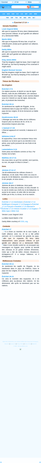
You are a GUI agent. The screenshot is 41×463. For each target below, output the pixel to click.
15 (2, 244)
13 (4, 231)
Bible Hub (15, 211)
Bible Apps (6, 211)
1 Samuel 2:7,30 (8, 128)
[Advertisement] (20, 303)
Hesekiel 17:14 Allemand (24, 206)
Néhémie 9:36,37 (8, 136)
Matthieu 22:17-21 (9, 158)
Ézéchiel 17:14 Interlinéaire (12, 202)
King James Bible (9, 60)
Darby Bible (6, 49)
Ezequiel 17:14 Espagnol (21, 204)
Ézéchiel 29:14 (8, 104)
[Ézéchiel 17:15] (38, 213)
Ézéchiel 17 (6, 229)
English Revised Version (12, 70)
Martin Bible (7, 39)
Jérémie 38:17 (7, 183)
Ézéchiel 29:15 (8, 276)
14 (2, 238)
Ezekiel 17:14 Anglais (29, 209)
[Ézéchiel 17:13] (2, 213)
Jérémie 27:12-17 (9, 170)
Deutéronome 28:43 (10, 117)
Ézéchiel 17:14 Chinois (10, 209)
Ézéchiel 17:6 (7, 89)
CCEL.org (24, 221)
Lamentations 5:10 (9, 149)
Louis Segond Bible (10, 29)
